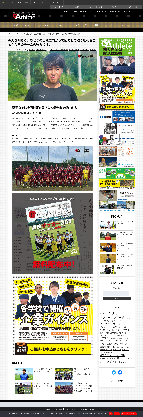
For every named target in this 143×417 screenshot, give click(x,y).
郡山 (19, 2)
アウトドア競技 (78, 11)
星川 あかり (124, 335)
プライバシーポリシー (129, 414)
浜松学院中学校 (124, 340)
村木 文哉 (111, 338)
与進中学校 (115, 330)
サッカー (27, 25)
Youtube (102, 314)
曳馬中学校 (104, 338)
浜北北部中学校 (111, 340)
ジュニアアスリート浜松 (107, 321)
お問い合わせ (133, 7)
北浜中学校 (104, 332)
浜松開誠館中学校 (107, 346)
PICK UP (67, 11)
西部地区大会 (112, 358)
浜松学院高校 (106, 343)
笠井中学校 (125, 350)
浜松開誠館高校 (41, 50)
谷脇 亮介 (129, 358)
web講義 (77, 7)
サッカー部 (117, 317)
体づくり (121, 11)
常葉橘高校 (117, 335)
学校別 (111, 11)
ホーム (11, 34)
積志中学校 (117, 349)
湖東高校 (118, 347)
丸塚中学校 (124, 329)
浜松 (11, 2)
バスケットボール (45, 25)
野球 (16, 25)
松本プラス (57, 2)
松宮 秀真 (126, 338)
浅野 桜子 (102, 340)
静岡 (3, 2)
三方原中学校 (105, 330)
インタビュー (115, 313)
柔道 (87, 25)
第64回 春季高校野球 (105, 352)
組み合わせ (114, 352)
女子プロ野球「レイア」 (107, 335)
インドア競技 (93, 11)
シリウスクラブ (129, 318)
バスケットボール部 (108, 327)
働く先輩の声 (59, 7)
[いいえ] (140, 414)
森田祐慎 (93, 50)
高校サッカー (84, 50)
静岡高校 (123, 362)
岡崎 (34, 2)
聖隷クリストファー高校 (112, 355)
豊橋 (26, 2)
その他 (104, 11)
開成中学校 (117, 362)
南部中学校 (113, 333)
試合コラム (121, 358)
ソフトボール (110, 25)
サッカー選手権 (74, 50)
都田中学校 (103, 362)
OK (111, 414)
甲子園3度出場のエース (106, 350)
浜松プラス (44, 2)
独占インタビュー (126, 347)
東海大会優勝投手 (119, 338)
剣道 (97, 25)
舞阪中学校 (104, 358)
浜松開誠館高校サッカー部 (59, 50)
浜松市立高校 (121, 343)
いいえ (117, 414)
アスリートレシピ (96, 7)
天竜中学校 (121, 332)
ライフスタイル (134, 11)
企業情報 (114, 7)
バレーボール (63, 25)
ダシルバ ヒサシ (119, 321)
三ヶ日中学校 (122, 327)
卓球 (77, 25)
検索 (117, 298)
